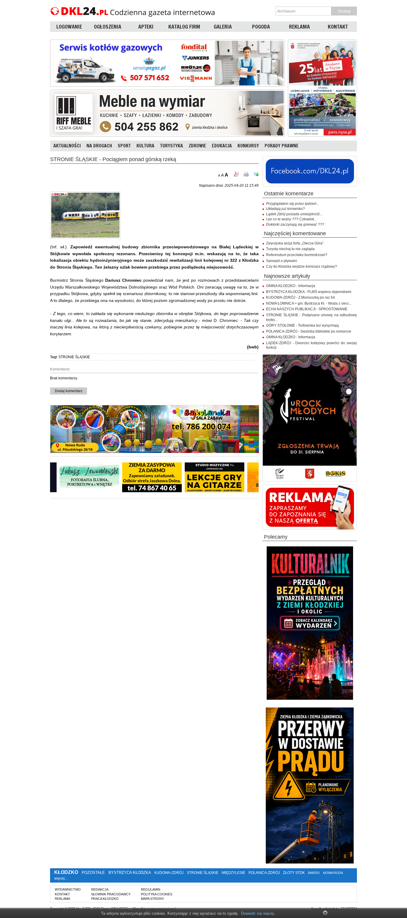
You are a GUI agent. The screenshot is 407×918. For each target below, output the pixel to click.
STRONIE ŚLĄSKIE (74, 357)
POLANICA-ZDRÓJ (264, 873)
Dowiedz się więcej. (258, 913)
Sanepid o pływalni (281, 261)
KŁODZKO (66, 872)
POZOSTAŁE (93, 872)
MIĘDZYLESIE (233, 873)
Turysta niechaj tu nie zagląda (290, 249)
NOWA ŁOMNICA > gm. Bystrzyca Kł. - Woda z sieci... (308, 303)
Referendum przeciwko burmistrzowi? (296, 255)
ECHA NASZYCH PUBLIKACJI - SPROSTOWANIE (306, 309)
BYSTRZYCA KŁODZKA (129, 872)
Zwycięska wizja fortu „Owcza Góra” (295, 243)
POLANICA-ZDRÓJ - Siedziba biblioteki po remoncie (308, 331)
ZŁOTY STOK (294, 873)
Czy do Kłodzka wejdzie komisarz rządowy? (301, 266)
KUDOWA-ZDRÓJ (169, 873)
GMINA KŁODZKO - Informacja (290, 286)
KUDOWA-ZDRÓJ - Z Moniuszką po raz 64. (301, 297)
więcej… (61, 878)
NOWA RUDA (333, 873)
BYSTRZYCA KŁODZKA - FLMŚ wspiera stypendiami (308, 292)
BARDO (314, 873)
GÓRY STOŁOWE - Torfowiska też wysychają (302, 325)
